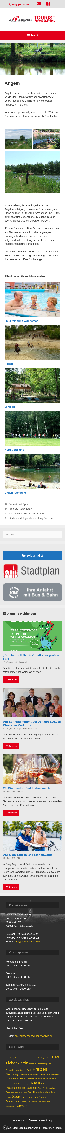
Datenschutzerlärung (40, 1120)
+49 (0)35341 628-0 (21, 4)
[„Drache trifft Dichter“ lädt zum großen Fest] (32, 648)
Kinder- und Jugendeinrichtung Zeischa (31, 518)
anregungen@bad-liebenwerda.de (33, 1036)
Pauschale (31, 1087)
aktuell (8, 1058)
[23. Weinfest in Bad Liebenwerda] (32, 781)
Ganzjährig (12, 1074)
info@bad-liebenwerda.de (29, 941)
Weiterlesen (11, 679)
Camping (23, 1070)
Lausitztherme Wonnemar (21, 320)
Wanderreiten (11, 1106)
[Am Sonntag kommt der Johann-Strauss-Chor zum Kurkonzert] (32, 715)
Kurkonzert (33, 728)
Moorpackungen (24, 1084)
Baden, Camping (15, 492)
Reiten (9, 363)
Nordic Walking (14, 449)
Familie (29, 1070)
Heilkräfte (44, 1075)
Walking (24, 1102)
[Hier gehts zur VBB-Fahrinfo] (32, 600)
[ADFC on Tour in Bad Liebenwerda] (32, 848)
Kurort (9, 1078)
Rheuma (36, 1092)
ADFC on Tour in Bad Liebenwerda (28, 855)
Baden (49, 1058)
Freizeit (13, 509)
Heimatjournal (54, 1075)
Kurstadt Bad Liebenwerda (30, 1078)
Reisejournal (31, 555)
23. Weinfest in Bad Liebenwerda (26, 788)
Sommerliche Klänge (47, 1092)
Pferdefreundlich (49, 1088)
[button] (5, 1127)
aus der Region (40, 1058)
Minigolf (10, 406)
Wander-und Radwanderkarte (39, 1102)
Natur (22, 509)
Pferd (40, 1088)
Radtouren (10, 1092)
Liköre (48, 1078)
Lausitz (43, 1078)
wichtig (22, 1106)
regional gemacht (21, 1092)
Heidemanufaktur (34, 1075)
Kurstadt (16, 1078)
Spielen (8, 1097)
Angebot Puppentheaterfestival (22, 1058)
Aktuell (23, 662)
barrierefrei (33, 1064)
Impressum (19, 1120)
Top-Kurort (27, 1097)
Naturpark (45, 1084)
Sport (29, 509)
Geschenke (23, 1075)
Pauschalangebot (15, 1087)
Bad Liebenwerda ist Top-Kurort (26, 513)
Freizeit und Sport (19, 504)
